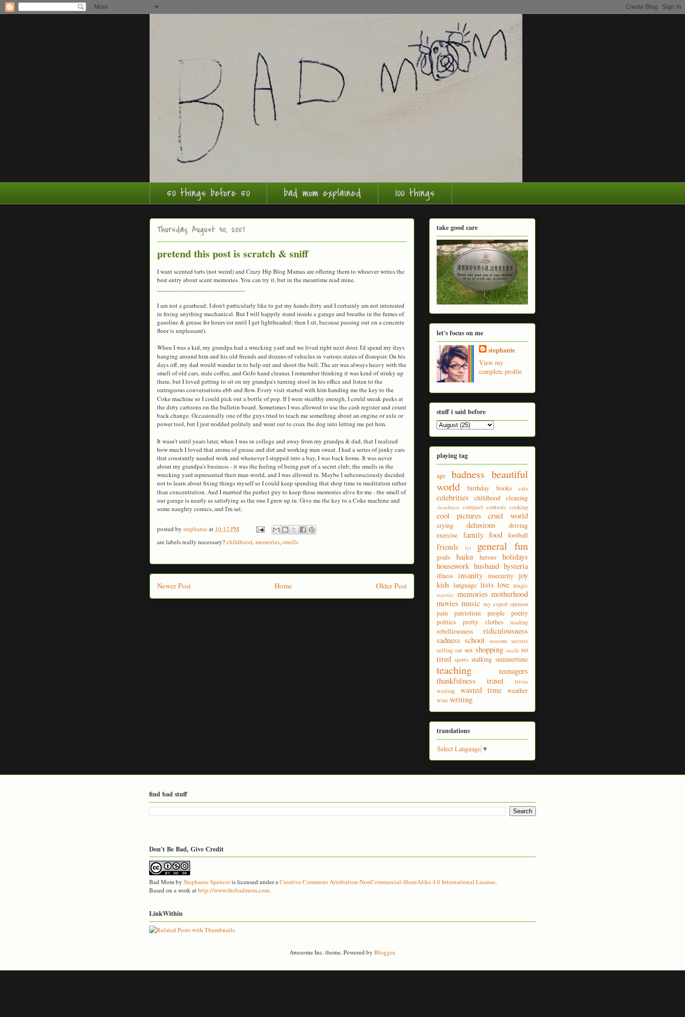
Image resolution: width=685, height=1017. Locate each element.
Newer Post (174, 585)
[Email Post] (259, 529)
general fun (502, 546)
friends (448, 546)
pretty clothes (483, 621)
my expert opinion (505, 604)
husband (486, 565)
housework (453, 565)
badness (468, 474)
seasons (498, 641)
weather (517, 690)
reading (519, 622)
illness (445, 575)
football (518, 535)
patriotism (467, 613)
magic (520, 585)
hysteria (516, 565)
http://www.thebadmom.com (233, 890)
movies (448, 603)
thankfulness (456, 680)
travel (495, 680)
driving (518, 525)
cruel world (508, 515)
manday (445, 594)
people (496, 613)
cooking (518, 507)
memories (267, 542)
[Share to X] (294, 529)
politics (446, 621)
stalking (482, 659)
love (503, 584)
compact (473, 507)
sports (461, 660)
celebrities (453, 497)
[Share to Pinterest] (311, 529)
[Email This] (276, 529)
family (473, 534)
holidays (515, 556)
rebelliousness (455, 631)
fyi (468, 547)
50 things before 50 (208, 193)
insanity (470, 575)
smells (290, 542)
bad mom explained (322, 193)
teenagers (513, 670)
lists (487, 584)
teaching (454, 670)
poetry (519, 613)
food (495, 534)
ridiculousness (505, 630)
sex (469, 649)
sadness (448, 640)
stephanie (501, 350)
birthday (478, 488)
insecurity (501, 575)
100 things (415, 193)
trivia (521, 681)
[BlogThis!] (285, 529)
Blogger (384, 952)
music (470, 603)
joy (523, 575)
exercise (447, 535)
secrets (519, 641)
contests (496, 507)
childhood (239, 542)
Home (283, 585)
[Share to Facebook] (303, 529)
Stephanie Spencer (207, 882)
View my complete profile (500, 367)
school (475, 640)
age (441, 475)
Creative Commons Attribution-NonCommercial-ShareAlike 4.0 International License (387, 882)
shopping (489, 649)
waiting (446, 691)
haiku (464, 556)
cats (523, 488)
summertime (511, 659)
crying (445, 525)
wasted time (481, 690)
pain (442, 613)
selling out (449, 650)
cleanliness (448, 507)
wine (442, 700)
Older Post (391, 585)
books (504, 488)
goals (443, 557)
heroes (488, 557)
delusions (481, 524)
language (465, 585)
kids (443, 584)
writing (461, 699)
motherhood (509, 593)
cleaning (517, 497)
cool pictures (459, 515)
